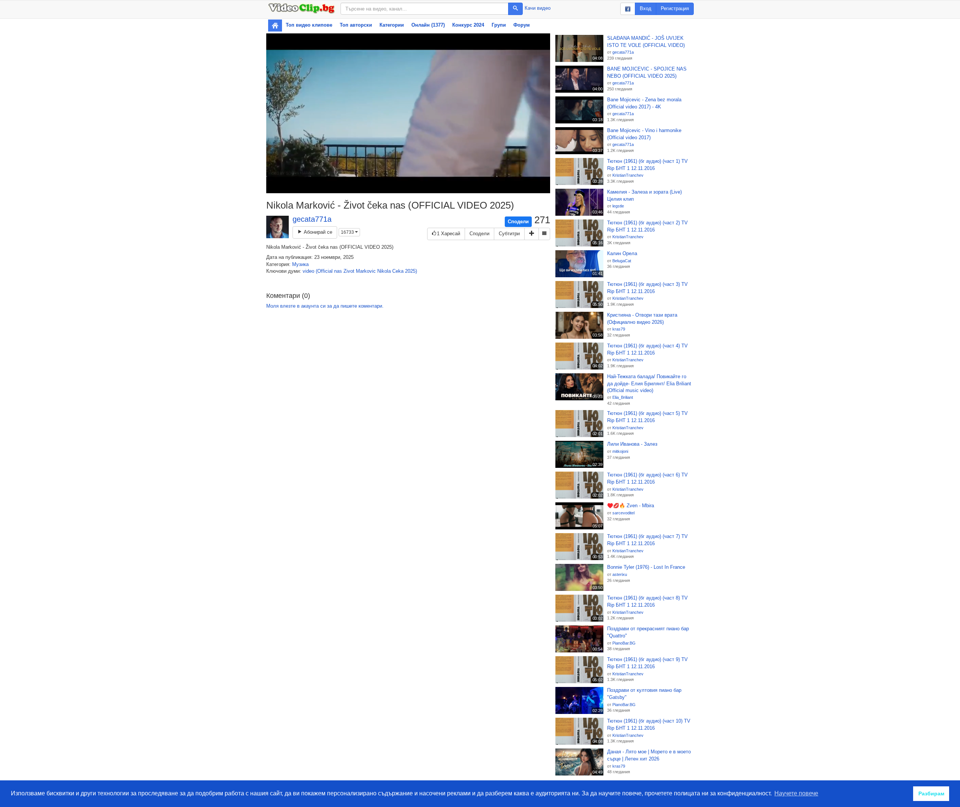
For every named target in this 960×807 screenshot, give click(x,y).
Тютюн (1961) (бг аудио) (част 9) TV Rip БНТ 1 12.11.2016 (647, 663)
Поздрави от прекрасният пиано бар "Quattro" (648, 632)
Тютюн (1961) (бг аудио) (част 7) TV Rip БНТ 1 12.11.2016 (647, 539)
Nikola (384, 271)
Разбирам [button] (931, 793)
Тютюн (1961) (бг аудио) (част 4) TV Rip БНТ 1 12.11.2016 (647, 349)
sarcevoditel (623, 513)
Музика (300, 264)
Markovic (366, 271)
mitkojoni (620, 451)
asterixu (619, 574)
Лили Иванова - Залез (632, 444)
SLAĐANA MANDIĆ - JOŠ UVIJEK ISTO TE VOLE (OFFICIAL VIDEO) (646, 41)
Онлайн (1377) (428, 25)
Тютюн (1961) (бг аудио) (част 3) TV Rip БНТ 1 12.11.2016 (647, 287)
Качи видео (537, 8)
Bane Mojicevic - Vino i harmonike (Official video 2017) (644, 134)
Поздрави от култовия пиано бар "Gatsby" (644, 693)
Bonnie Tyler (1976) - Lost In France (646, 567)
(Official (324, 271)
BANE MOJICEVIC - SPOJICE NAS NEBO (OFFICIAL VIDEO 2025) (647, 72)
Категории (392, 25)
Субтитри (509, 233)
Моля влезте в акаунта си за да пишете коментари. (325, 306)
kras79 (618, 329)
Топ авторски (356, 25)
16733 (348, 232)
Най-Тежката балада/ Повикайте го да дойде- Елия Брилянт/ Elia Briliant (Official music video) (649, 383)
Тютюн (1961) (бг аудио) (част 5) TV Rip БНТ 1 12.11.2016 (647, 416)
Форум (521, 25)
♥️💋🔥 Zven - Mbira (630, 505)
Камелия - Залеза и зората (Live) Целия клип (644, 195)
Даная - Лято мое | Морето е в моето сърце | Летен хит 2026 (649, 755)
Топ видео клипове (309, 25)
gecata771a (312, 219)
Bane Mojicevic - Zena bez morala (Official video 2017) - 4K (644, 103)
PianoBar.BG (624, 643)
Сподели (518, 221)
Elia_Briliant (622, 397)
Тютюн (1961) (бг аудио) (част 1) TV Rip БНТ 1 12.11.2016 (647, 164)
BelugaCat (621, 260)
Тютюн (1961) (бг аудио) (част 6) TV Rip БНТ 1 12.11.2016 (647, 478)
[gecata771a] (277, 227)
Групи (499, 25)
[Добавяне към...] (531, 234)
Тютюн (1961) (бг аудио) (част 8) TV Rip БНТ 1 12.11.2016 (647, 601)
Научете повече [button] (796, 793)
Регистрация (675, 8)
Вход (645, 8)
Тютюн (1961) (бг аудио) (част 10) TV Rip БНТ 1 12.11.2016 (648, 724)
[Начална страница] (275, 26)
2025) (411, 271)
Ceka (398, 271)
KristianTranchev (628, 175)
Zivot (349, 271)
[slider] (400, 187)
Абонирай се (317, 232)
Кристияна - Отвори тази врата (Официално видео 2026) (642, 318)
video (308, 271)
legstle (618, 206)
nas (338, 271)
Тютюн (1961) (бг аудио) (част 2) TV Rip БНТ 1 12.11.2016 (647, 226)
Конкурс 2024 (468, 25)
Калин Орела (622, 253)
